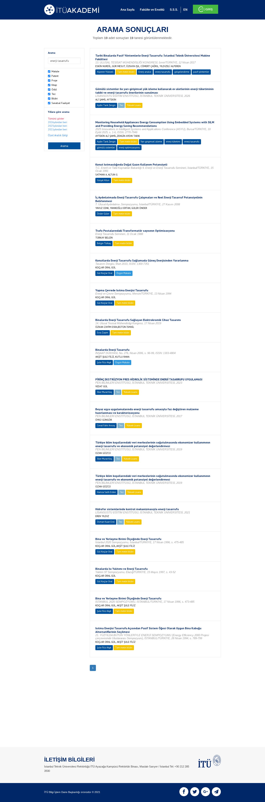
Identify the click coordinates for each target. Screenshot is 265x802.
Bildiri (55, 98)
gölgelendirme (181, 71)
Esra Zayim (102, 332)
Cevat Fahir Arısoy (106, 425)
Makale (55, 71)
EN (185, 9)
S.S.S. (174, 9)
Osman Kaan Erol (106, 521)
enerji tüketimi (173, 141)
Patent (55, 76)
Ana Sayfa (127, 9)
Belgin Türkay (104, 243)
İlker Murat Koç (104, 392)
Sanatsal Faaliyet (61, 103)
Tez (54, 94)
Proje (54, 80)
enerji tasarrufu (162, 71)
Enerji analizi (144, 71)
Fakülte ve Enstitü (152, 9)
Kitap (54, 85)
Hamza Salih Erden (106, 492)
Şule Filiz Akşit (104, 362)
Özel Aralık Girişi (58, 135)
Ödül (54, 89)
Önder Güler (103, 213)
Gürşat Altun (103, 180)
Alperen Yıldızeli (105, 71)
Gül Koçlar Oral (104, 273)
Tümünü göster (56, 118)
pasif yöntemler (201, 71)
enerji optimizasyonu (129, 147)
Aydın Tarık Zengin (106, 105)
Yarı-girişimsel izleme (151, 141)
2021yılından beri (57, 129)
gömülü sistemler (106, 147)
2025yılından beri (57, 125)
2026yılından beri (57, 122)
